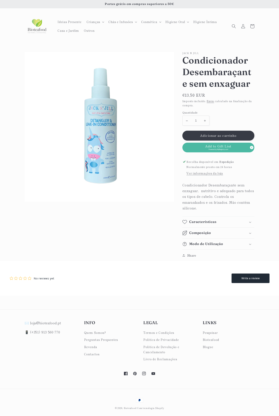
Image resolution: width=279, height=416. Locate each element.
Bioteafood (211, 339)
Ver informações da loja (204, 173)
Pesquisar (210, 332)
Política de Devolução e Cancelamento (161, 349)
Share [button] (191, 255)
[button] (95, 21)
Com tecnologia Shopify (150, 408)
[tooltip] (251, 147)
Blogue (208, 347)
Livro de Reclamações (160, 359)
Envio (210, 101)
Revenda (90, 347)
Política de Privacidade (161, 339)
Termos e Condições (158, 332)
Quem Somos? (95, 332)
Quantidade (190, 113)
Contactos (92, 354)
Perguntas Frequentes (101, 339)
